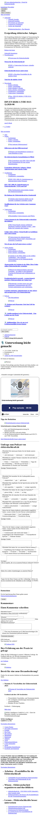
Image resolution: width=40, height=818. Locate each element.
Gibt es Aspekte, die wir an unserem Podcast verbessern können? (20, 562)
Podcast (6, 336)
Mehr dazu (7, 709)
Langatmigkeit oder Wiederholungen (13, 534)
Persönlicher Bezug (24, 516)
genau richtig (8, 492)
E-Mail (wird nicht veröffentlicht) (14, 613)
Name (6, 611)
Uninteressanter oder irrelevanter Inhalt (15, 533)
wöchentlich (14, 499)
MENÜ (3, 11)
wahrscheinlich (25, 506)
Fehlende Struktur (15, 536)
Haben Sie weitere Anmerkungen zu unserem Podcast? (17, 571)
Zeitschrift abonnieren (10, 53)
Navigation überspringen (8, 724)
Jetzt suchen (4, 331)
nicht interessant (29, 455)
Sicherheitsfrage (9, 619)
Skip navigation (5, 14)
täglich (6, 499)
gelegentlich (33, 499)
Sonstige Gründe (6, 519)
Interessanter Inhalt (10, 514)
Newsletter (22, 551)
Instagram (5, 551)
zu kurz (17, 492)
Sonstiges (4, 561)
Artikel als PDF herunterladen (13, 355)
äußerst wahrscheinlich (11, 506)
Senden (3, 599)
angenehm (19, 487)
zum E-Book (8, 123)
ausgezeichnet (9, 480)
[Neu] (22, 98)
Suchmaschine (32, 551)
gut (16, 480)
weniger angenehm (30, 487)
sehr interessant (9, 455)
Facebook (13, 551)
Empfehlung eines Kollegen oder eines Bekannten (19, 550)
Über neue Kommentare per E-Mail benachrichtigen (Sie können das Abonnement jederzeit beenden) (20, 632)
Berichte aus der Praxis (21, 463)
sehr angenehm (9, 487)
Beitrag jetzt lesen (9, 50)
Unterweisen (14, 462)
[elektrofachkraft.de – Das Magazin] (19, 29)
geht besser (23, 480)
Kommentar (8, 622)
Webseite (3, 617)
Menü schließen (5, 12)
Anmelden (4, 9)
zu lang (24, 492)
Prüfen (6, 462)
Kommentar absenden (7, 636)
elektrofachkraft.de (9, 335)
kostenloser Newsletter (7, 7)
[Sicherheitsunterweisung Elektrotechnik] (16, 423)
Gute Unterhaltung (23, 514)
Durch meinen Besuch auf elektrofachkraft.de (17, 553)
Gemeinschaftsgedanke (9, 516)
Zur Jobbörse (4, 680)
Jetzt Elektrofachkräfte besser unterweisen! (13, 439)
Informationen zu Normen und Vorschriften (15, 465)
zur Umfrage (4, 661)
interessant (19, 455)
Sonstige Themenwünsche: (9, 468)
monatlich (24, 499)
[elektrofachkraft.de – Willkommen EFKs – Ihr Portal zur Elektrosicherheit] (20, 4)
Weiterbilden (24, 462)
